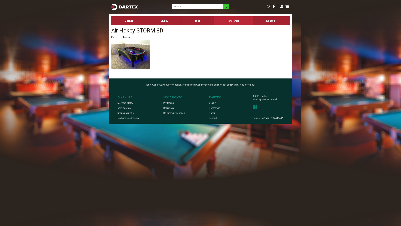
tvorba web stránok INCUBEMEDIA (268, 118)
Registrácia (168, 108)
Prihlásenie (168, 103)
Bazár (212, 113)
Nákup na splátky (125, 113)
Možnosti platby (125, 103)
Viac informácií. (247, 84)
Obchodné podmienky (128, 118)
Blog (197, 20)
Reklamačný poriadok (174, 113)
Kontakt (270, 20)
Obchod (129, 20)
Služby (164, 20)
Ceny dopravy (124, 108)
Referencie (233, 20)
